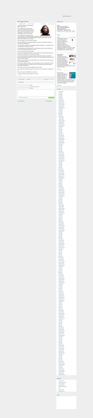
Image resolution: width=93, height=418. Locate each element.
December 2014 (61, 295)
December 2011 (61, 348)
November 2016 (61, 262)
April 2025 (60, 114)
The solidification (48, 101)
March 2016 (61, 273)
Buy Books (23, 16)
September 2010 (62, 364)
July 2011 (60, 355)
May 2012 (60, 341)
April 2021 (60, 184)
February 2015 (61, 292)
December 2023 (61, 138)
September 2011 (62, 352)
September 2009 (62, 374)
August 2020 (61, 196)
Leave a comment (21, 79)
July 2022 (60, 163)
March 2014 (61, 308)
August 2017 (61, 249)
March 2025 (61, 116)
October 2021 (61, 176)
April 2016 (60, 272)
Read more (59, 69)
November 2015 (61, 279)
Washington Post (62, 391)
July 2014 (60, 303)
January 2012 (61, 346)
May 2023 (60, 148)
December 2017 (61, 243)
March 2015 (61, 291)
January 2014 (61, 311)
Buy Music (36, 16)
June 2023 (60, 146)
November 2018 (61, 227)
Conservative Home (62, 382)
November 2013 (61, 314)
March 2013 (61, 326)
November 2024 (61, 122)
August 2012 (61, 336)
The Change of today (22, 21)
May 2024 (60, 130)
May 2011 (60, 358)
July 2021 (60, 180)
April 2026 (60, 97)
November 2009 (61, 371)
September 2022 (62, 160)
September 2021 (62, 177)
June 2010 (60, 367)
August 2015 (61, 284)
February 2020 (61, 205)
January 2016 (61, 276)
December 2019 (61, 208)
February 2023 (61, 152)
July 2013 (60, 320)
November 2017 (61, 244)
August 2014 (61, 301)
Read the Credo (42, 16)
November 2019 (61, 209)
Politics (20, 75)
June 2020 (60, 199)
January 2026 (61, 101)
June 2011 (60, 357)
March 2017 (61, 256)
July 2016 (60, 268)
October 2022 (61, 158)
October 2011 (61, 351)
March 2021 (61, 186)
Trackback (28, 79)
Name (31, 85)
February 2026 (61, 100)
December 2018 (61, 225)
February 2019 (61, 222)
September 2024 (62, 125)
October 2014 (61, 298)
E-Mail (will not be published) (35, 86)
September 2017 (62, 247)
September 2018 (62, 230)
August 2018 (61, 231)
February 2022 (61, 170)
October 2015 (61, 281)
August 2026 (61, 91)
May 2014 (60, 306)
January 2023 (61, 154)
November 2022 (61, 157)
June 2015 (60, 287)
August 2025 (61, 109)
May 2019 (60, 218)
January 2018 (61, 241)
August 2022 (61, 161)
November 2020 (61, 192)
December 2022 (61, 155)
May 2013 (60, 323)
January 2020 (61, 206)
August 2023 (61, 144)
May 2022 (60, 165)
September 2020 (62, 195)
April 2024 (60, 132)
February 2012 (61, 345)
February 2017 (61, 257)
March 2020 (61, 203)
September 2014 (62, 300)
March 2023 (61, 151)
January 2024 (61, 136)
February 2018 (61, 240)
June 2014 (60, 304)
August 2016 (61, 266)
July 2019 (60, 215)
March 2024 (61, 133)
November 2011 (61, 349)
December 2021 (61, 173)
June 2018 (60, 234)
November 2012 (61, 332)
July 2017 (60, 250)
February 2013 (61, 327)
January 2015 (61, 294)
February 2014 (61, 310)
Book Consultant (29, 16)
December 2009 (61, 370)
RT (59, 388)
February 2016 (61, 275)
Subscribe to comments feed (23, 97)
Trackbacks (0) (46, 79)
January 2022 (61, 171)
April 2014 (60, 307)
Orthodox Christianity (62, 386)
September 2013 (62, 317)
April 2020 (60, 202)
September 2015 (62, 282)
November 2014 (61, 297)
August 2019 (61, 214)
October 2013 (61, 316)
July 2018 (60, 233)
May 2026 (60, 95)
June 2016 (60, 269)
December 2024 (61, 120)
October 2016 (61, 263)
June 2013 (60, 322)
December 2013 (61, 313)
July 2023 (60, 145)
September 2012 (62, 335)
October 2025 (61, 106)
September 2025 (62, 107)
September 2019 (62, 212)
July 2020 (60, 198)
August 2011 (61, 354)
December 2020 (61, 190)
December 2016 (61, 260)
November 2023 (61, 139)
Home (18, 16)
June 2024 (60, 129)
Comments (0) (52, 79)
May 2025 (60, 113)
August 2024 (61, 126)
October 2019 (61, 211)
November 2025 (61, 104)
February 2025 (61, 117)
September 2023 (62, 142)
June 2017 (60, 252)
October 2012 (61, 333)
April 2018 (60, 237)
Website (32, 88)
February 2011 (61, 361)
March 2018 (61, 238)
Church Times (61, 380)
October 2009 (61, 373)
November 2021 (61, 174)
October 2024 (61, 123)
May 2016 (60, 271)
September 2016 (62, 265)
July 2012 (60, 338)
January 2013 (61, 329)
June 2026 (60, 94)
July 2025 (60, 110)
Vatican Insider (61, 389)
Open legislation (21, 101)
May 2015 (60, 288)
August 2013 (61, 319)
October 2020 (61, 193)
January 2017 (61, 259)
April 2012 (60, 342)
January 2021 (61, 189)
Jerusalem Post (61, 385)
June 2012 (60, 339)
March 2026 (61, 98)
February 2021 (61, 187)
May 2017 (60, 253)
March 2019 (61, 221)
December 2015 (61, 278)
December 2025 (61, 103)
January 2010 (61, 368)
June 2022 (60, 164)
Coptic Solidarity (62, 383)
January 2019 (61, 224)
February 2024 (61, 135)
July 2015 (60, 285)
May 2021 (60, 183)
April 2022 (60, 167)
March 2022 (61, 168)
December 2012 (61, 330)
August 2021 (61, 179)
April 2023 (60, 149)
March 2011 (61, 360)
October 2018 (61, 228)
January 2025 (61, 119)
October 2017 (61, 246)
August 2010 (61, 365)
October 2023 (61, 141)
